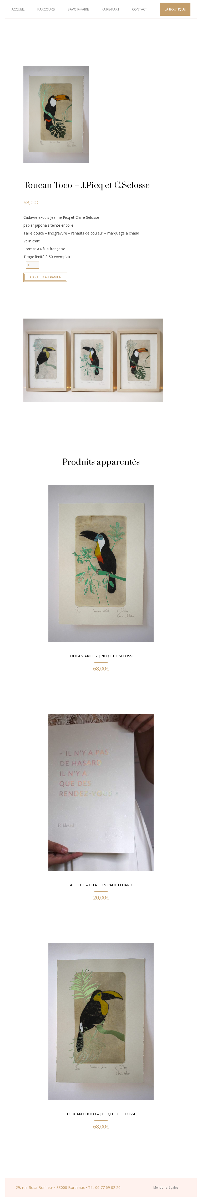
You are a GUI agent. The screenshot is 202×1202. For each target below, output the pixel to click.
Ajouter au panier (45, 277)
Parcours (46, 9)
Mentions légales (165, 1187)
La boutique (175, 9)
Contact (139, 9)
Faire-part (110, 9)
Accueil (18, 9)
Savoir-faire (78, 9)
